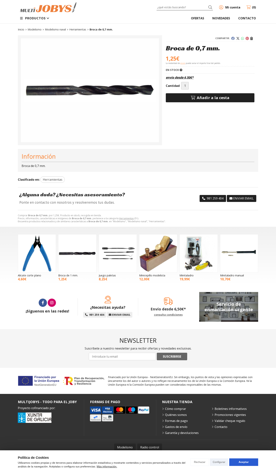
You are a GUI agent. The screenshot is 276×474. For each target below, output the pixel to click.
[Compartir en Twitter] (238, 38)
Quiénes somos (176, 415)
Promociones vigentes (230, 415)
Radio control (149, 447)
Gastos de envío (176, 427)
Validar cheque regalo (230, 421)
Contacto (221, 427)
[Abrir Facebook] (43, 302)
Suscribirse (172, 356)
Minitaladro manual (232, 275)
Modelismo (125, 447)
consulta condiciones (168, 314)
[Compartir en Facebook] (233, 38)
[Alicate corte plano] (37, 253)
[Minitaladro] (198, 253)
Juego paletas (107, 275)
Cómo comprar (175, 409)
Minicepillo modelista (152, 275)
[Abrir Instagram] (52, 302)
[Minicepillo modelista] (158, 253)
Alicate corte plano (29, 275)
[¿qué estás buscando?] (185, 7)
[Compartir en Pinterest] (247, 38)
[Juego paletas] (118, 253)
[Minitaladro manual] (239, 253)
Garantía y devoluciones (182, 433)
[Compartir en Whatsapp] (242, 38)
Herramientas (126, 218)
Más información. (107, 466)
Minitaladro (186, 275)
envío (182, 63)
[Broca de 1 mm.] (77, 253)
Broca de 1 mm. (68, 275)
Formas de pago (176, 421)
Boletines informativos (231, 409)
